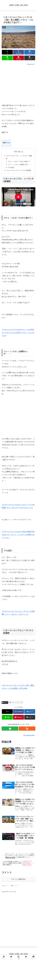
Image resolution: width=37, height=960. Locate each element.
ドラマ (6, 702)
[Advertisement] (18, 85)
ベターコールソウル (16, 702)
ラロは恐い (11, 167)
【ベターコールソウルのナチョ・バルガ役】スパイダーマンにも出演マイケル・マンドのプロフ (18, 332)
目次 (15, 151)
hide (8, 142)
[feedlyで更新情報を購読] (10, 728)
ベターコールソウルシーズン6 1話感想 (18, 170)
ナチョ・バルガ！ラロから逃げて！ (19, 161)
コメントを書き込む (18, 879)
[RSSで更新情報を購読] (27, 728)
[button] (29, 58)
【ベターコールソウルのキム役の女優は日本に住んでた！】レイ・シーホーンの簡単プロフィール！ (18, 534)
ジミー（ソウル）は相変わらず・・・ (20, 164)
